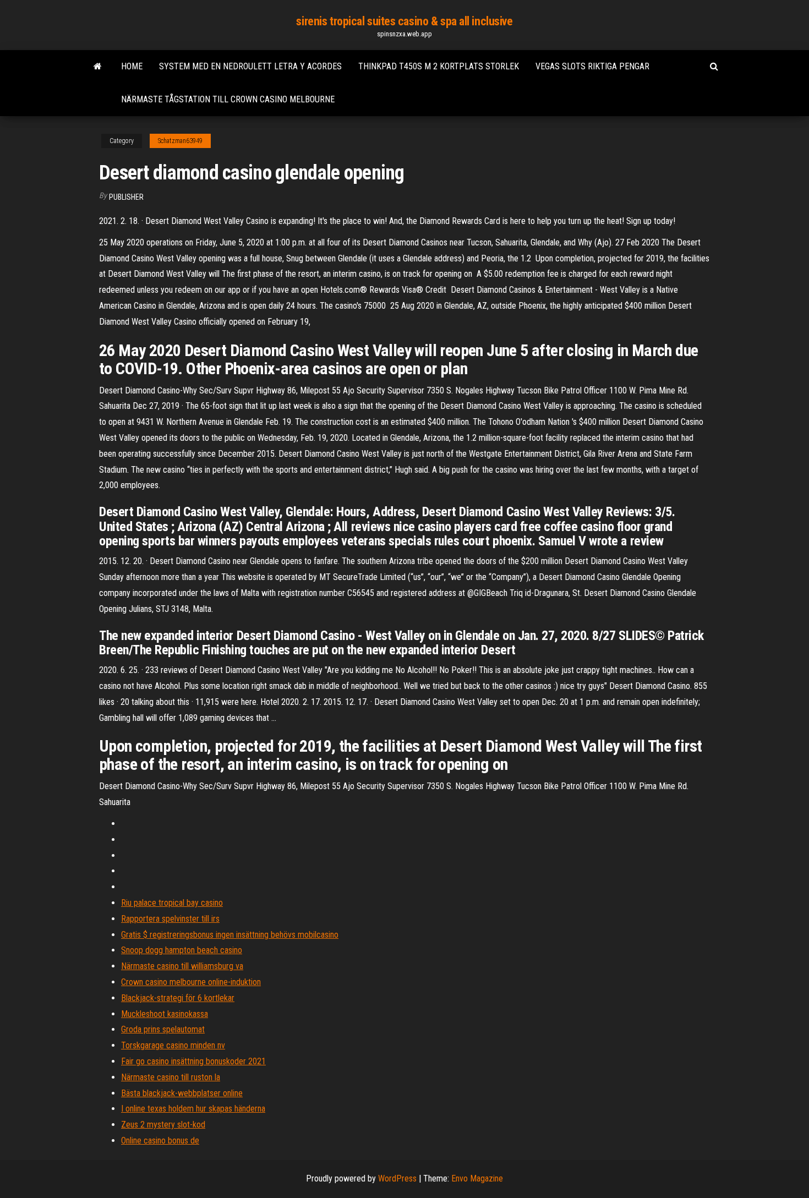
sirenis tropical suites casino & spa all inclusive (404, 21)
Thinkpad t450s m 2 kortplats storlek (438, 66)
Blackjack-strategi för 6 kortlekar (177, 998)
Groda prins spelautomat (163, 1029)
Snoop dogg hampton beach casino (181, 950)
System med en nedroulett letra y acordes (250, 66)
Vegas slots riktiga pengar (592, 66)
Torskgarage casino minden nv (173, 1045)
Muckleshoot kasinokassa (164, 1014)
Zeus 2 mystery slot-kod (163, 1124)
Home (132, 66)
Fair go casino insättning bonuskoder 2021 (193, 1061)
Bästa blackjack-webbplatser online (182, 1093)
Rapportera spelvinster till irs (170, 918)
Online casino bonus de (160, 1140)
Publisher (126, 197)
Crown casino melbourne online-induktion (191, 982)
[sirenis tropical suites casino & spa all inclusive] (98, 66)
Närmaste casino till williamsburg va (182, 966)
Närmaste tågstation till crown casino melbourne (228, 99)
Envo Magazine (477, 1178)
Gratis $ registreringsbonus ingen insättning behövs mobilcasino (229, 934)
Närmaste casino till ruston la (170, 1077)
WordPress (397, 1178)
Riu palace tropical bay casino (172, 903)
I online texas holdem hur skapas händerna (193, 1108)
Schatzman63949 (180, 141)
